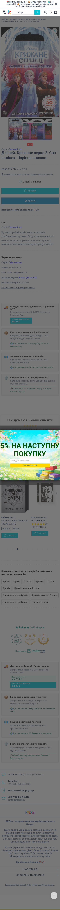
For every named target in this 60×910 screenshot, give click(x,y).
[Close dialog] (57, 432)
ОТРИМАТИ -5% (30, 465)
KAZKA (9, 12)
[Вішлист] (50, 12)
